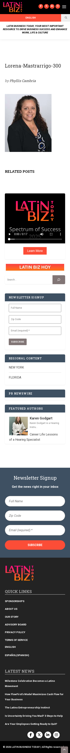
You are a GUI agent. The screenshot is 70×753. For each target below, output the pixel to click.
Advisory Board (15, 624)
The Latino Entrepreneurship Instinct (27, 707)
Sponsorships (14, 601)
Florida (15, 377)
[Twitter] (46, 6)
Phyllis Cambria (23, 80)
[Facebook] (40, 6)
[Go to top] (64, 749)
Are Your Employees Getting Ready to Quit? (31, 724)
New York (16, 367)
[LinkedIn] (52, 6)
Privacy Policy (15, 632)
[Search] (58, 279)
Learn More (35, 251)
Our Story (11, 616)
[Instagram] (57, 6)
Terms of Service (16, 640)
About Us (11, 608)
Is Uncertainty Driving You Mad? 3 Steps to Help (34, 715)
